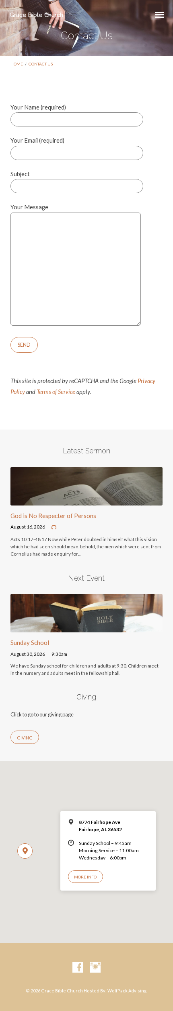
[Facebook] (77, 968)
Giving (25, 737)
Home (16, 63)
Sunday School (29, 642)
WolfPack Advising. (127, 990)
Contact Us (41, 63)
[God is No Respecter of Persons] (86, 500)
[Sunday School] (86, 627)
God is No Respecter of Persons (53, 515)
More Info (85, 876)
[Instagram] (95, 968)
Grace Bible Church (36, 14)
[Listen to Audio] (53, 527)
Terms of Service (56, 391)
